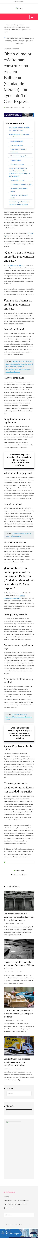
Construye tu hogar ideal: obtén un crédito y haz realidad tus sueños (19, 203)
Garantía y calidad (16, 160)
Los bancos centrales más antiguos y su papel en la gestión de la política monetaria (19, 916)
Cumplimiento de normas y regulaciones (18, 150)
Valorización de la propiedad (19, 156)
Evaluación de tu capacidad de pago (21, 184)
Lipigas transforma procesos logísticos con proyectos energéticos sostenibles (17, 1062)
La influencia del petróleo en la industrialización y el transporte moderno (18, 1013)
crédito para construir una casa (15, 265)
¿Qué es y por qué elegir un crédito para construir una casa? (19, 129)
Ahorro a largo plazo (17, 145)
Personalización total (17, 141)
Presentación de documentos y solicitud (19, 190)
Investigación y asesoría (17, 180)
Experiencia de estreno (17, 164)
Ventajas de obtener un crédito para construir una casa (19, 136)
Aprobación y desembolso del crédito (19, 196)
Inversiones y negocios (11, 49)
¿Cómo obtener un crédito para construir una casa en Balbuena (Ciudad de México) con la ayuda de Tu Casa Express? (19, 172)
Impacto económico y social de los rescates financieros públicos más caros (19, 965)
